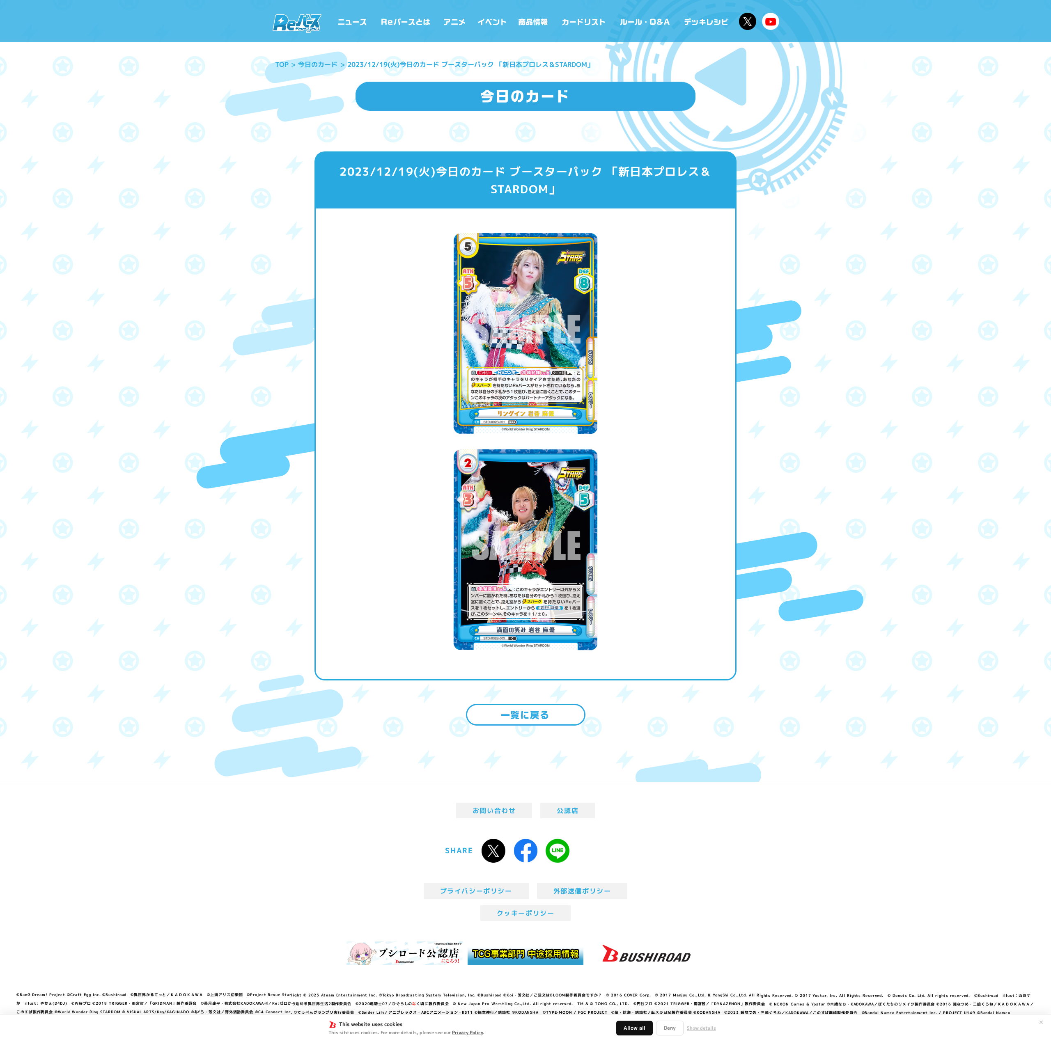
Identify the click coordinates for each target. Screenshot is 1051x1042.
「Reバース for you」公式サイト (297, 23)
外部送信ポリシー (582, 890)
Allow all (634, 1027)
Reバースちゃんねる (770, 21)
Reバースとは (405, 21)
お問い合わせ (494, 810)
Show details (701, 1028)
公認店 (567, 810)
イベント (492, 21)
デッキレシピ (706, 21)
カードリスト (584, 21)
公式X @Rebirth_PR (747, 21)
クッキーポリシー (526, 913)
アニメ (455, 21)
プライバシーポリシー (476, 890)
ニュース (352, 21)
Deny (670, 1027)
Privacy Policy (467, 1032)
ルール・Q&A (645, 21)
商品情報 (533, 21)
